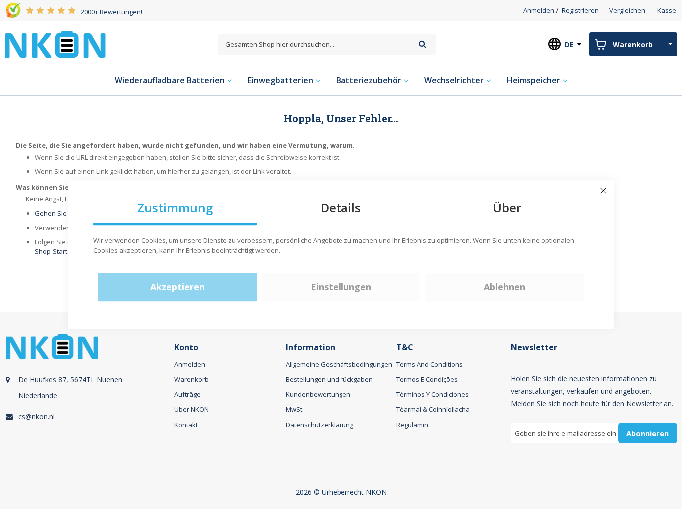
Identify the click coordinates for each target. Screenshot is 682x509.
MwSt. (295, 409)
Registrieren (580, 10)
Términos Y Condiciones (432, 394)
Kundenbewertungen (318, 394)
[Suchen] (422, 44)
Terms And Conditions (429, 364)
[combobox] (327, 44)
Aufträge (187, 394)
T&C (404, 347)
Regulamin (412, 424)
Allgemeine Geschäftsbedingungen (339, 364)
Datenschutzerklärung (319, 424)
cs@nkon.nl (36, 416)
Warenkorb (191, 379)
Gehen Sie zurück (62, 213)
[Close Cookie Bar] (603, 190)
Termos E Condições (427, 379)
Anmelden (538, 10)
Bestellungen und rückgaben (329, 379)
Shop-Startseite (58, 251)
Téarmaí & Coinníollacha (433, 409)
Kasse (666, 10)
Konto (186, 347)
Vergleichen (627, 10)
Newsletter (534, 347)
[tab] (88, 400)
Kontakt (186, 424)
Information (310, 347)
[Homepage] (55, 44)
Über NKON (191, 409)
